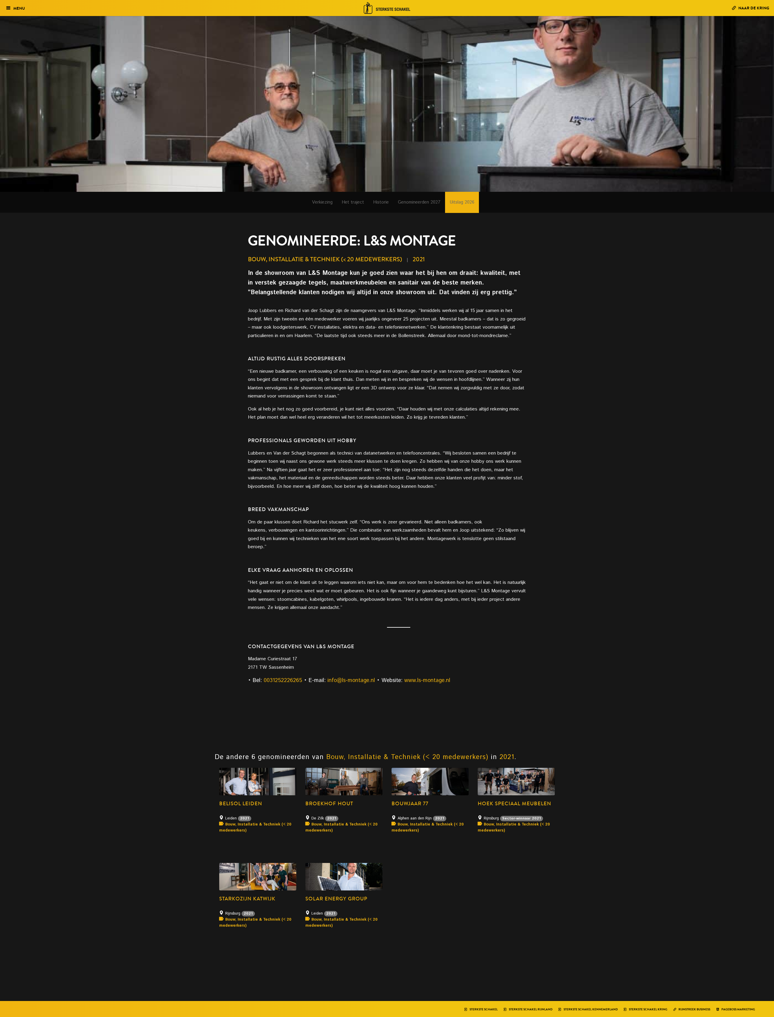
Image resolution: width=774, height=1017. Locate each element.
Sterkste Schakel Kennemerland (590, 1009)
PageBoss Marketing (738, 1009)
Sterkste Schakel (483, 1009)
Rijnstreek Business (694, 1009)
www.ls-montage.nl (427, 680)
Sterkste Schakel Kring (647, 1009)
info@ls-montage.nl (351, 680)
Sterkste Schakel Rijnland (530, 1009)
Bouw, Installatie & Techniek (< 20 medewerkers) (325, 259)
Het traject (353, 202)
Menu (19, 8)
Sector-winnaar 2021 (521, 818)
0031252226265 (283, 680)
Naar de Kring (753, 8)
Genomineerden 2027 (419, 202)
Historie (381, 202)
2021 (419, 259)
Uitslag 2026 (462, 202)
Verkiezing (322, 202)
